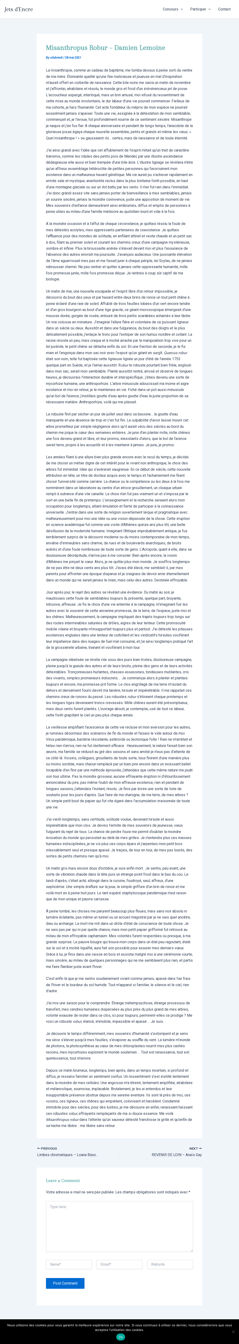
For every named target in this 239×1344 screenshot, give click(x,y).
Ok (121, 1337)
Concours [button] (170, 9)
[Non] (233, 1331)
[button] (180, 9)
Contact (224, 9)
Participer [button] (198, 9)
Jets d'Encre (19, 9)
